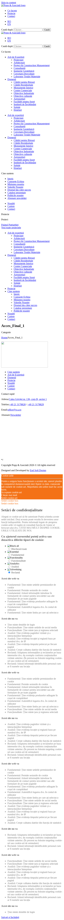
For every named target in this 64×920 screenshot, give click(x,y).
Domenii (11, 79)
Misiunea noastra (15, 184)
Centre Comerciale (23, 90)
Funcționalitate (18, 560)
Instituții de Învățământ (25, 104)
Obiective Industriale (24, 93)
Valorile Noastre (15, 187)
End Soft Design (38, 470)
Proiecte (11, 13)
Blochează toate (19, 549)
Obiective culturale (23, 96)
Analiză (15, 566)
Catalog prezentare (16, 192)
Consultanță (19, 68)
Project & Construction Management (32, 65)
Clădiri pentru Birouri (24, 82)
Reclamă (15, 572)
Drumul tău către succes (19, 189)
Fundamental (17, 555)
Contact (11, 16)
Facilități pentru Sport (24, 101)
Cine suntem (13, 291)
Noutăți (11, 203)
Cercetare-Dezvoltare (24, 73)
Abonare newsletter (17, 198)
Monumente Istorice (23, 87)
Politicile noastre (15, 195)
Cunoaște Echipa (15, 181)
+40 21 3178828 (17, 404)
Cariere (11, 206)
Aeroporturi (19, 98)
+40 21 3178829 (35, 404)
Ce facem (12, 10)
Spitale (17, 107)
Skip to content (8, 2)
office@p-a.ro (14, 409)
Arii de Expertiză (15, 57)
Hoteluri (18, 110)
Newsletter (15, 415)
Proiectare (18, 59)
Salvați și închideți (10, 917)
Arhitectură (19, 62)
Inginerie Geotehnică (24, 71)
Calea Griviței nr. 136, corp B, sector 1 (28, 399)
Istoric (10, 178)
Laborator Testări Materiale (27, 76)
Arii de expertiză (15, 115)
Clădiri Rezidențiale (23, 85)
